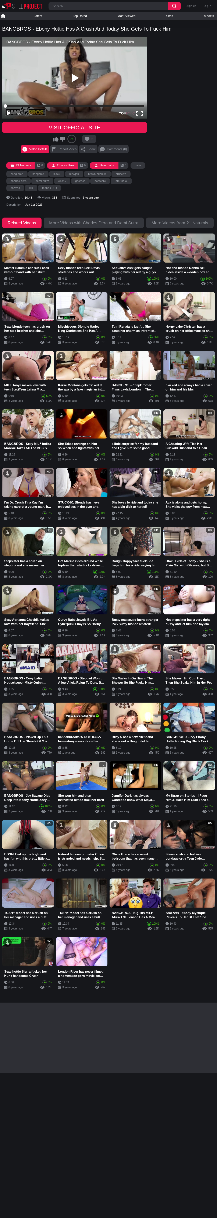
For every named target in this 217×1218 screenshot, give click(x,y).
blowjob (74, 173)
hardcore (100, 180)
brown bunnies (97, 173)
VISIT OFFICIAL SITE (74, 127)
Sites (169, 16)
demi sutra (42, 180)
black (56, 173)
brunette (121, 173)
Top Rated (80, 16)
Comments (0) (117, 149)
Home (3, 16)
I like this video (56, 139)
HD (31, 188)
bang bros (17, 173)
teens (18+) (49, 188)
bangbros (38, 173)
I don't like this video (62, 139)
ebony (62, 180)
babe (138, 165)
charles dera (18, 180)
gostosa (80, 180)
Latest (38, 16)
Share (92, 149)
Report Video (67, 149)
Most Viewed (126, 16)
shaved (15, 188)
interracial (121, 180)
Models (209, 16)
